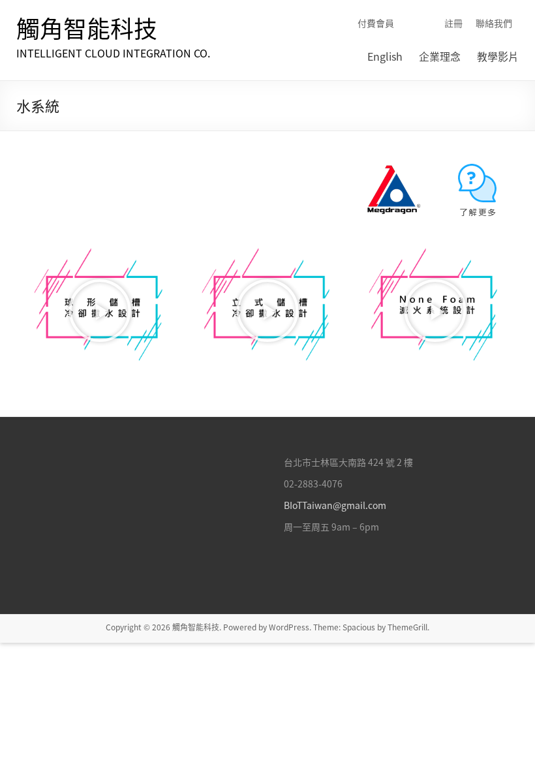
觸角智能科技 (86, 28)
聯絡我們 (494, 22)
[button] (99, 310)
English (385, 56)
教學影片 (498, 56)
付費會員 (376, 22)
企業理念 (440, 56)
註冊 (453, 22)
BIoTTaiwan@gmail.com (335, 505)
